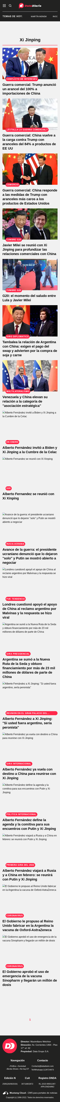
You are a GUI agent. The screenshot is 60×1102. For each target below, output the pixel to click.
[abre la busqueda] (10, 6)
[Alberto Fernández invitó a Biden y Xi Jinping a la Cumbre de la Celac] (30, 426)
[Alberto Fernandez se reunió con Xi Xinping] (30, 472)
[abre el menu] (4, 6)
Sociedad (22, 1066)
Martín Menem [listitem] (35, 16)
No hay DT (24, 1069)
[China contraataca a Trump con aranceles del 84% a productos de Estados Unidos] (30, 114)
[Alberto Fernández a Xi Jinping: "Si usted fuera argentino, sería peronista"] (30, 697)
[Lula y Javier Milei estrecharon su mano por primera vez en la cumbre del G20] (30, 274)
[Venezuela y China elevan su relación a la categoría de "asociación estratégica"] (30, 375)
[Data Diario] (30, 6)
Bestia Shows (12, 1069)
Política (13, 1066)
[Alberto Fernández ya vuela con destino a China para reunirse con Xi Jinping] (30, 748)
